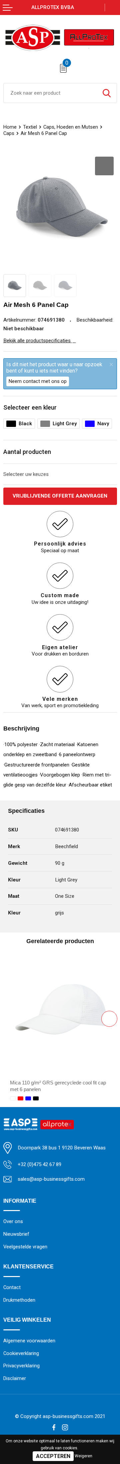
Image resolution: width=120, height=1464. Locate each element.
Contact (12, 1287)
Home (10, 127)
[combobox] (50, 93)
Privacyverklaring (21, 1366)
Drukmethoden (19, 1300)
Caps (8, 133)
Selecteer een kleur (30, 407)
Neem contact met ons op (38, 381)
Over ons (13, 1221)
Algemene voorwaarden (29, 1341)
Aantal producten (27, 451)
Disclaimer (14, 1378)
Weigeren (83, 1456)
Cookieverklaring (21, 1353)
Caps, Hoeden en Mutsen (70, 127)
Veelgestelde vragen (25, 1247)
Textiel (30, 127)
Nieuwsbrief (16, 1234)
